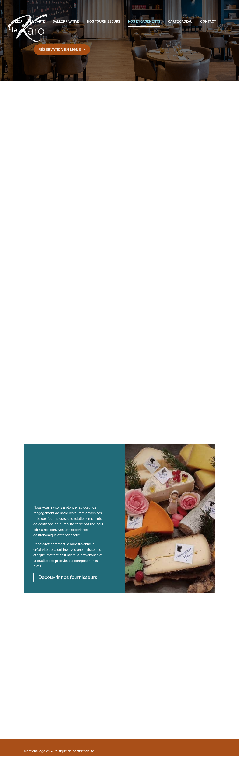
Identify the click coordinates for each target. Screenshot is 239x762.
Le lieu (16, 21)
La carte (37, 21)
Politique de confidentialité (73, 751)
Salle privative (66, 21)
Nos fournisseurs (103, 21)
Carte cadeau (180, 21)
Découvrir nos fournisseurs (68, 577)
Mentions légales (37, 751)
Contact (208, 21)
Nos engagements (144, 21)
